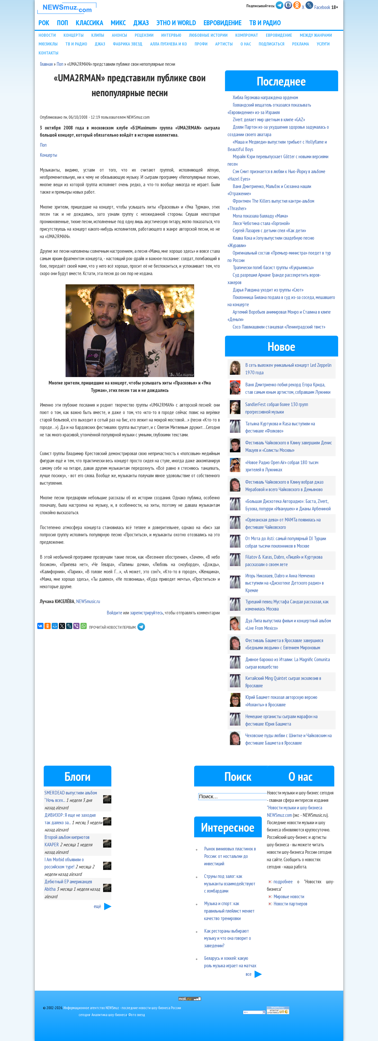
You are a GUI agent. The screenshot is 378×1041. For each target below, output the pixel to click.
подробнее (283, 881)
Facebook (322, 7)
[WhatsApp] (83, 626)
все (248, 974)
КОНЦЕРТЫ (74, 35)
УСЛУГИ (323, 44)
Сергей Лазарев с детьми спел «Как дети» (269, 230)
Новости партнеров (290, 903)
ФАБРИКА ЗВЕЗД (127, 44)
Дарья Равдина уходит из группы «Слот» (268, 289)
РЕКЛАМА (300, 44)
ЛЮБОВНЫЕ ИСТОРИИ (208, 35)
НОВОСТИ (47, 35)
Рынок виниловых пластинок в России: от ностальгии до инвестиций (230, 856)
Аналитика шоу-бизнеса (109, 1014)
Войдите (114, 612)
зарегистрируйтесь (146, 612)
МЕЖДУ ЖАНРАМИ (316, 35)
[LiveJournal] (69, 626)
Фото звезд (136, 1014)
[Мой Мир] (55, 626)
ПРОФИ (201, 44)
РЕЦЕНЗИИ (144, 35)
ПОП (62, 22)
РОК (44, 22)
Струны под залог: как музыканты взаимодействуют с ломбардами (229, 883)
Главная (46, 64)
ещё (97, 906)
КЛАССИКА (89, 22)
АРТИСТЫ (224, 44)
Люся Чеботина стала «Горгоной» (261, 223)
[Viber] (76, 626)
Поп (60, 64)
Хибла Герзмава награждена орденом (265, 97)
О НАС (245, 44)
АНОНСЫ (119, 35)
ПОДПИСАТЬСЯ (271, 44)
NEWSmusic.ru (88, 601)
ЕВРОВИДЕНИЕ (222, 22)
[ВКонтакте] (40, 626)
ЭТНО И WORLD (176, 22)
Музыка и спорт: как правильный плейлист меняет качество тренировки (229, 910)
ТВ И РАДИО (265, 22)
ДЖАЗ (141, 22)
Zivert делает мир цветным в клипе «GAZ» (269, 119)
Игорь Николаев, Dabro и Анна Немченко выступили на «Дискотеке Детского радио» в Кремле (284, 583)
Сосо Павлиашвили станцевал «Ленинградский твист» (279, 326)
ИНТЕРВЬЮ (171, 35)
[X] (62, 626)
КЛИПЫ (97, 35)
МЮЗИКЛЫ (48, 44)
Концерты (48, 155)
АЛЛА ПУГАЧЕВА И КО (168, 44)
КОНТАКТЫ (48, 53)
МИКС (118, 22)
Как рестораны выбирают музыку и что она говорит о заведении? (227, 938)
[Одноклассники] (47, 626)
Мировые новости (289, 896)
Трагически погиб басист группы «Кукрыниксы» (273, 267)
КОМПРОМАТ (246, 35)
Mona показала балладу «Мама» (260, 215)
